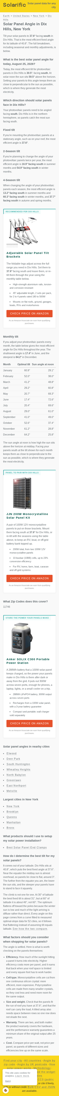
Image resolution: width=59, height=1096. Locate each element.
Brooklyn (13, 811)
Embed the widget (43, 1072)
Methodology (42, 1068)
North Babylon (16, 775)
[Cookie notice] (6, 1090)
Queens (12, 817)
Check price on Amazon (29, 313)
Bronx (10, 827)
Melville (12, 791)
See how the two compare (30, 928)
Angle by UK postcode (32, 1064)
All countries (32, 1060)
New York (39, 16)
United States (21, 16)
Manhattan (14, 822)
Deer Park (13, 758)
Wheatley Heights (19, 769)
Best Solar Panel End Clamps (27, 847)
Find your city (13, 1060)
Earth (6, 16)
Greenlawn (14, 780)
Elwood (12, 753)
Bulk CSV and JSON (41, 1087)
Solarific (14, 5)
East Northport (16, 785)
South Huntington (18, 764)
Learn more (22, 1076)
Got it (8, 1081)
